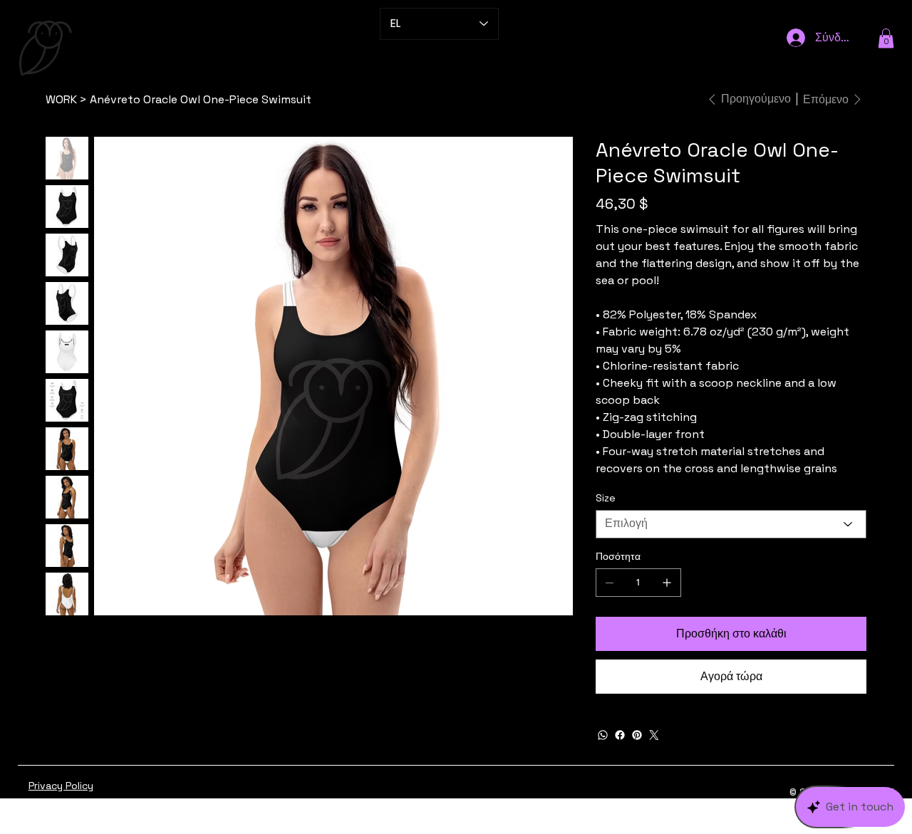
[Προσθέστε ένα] (667, 582)
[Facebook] (620, 735)
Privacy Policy (60, 785)
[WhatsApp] (603, 735)
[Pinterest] (637, 735)
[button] (886, 38)
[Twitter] (654, 735)
